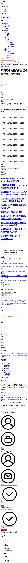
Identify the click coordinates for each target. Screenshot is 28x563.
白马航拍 (7, 26)
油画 (8, 32)
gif (18, 355)
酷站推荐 (12, 53)
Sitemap (13, 399)
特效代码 (9, 57)
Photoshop (15, 355)
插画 (8, 34)
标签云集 (7, 365)
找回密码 (12, 412)
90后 (25, 355)
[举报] (13, 402)
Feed (16, 399)
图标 (8, 48)
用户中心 (7, 363)
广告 (3, 356)
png (5, 355)
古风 (6, 353)
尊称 (2, 307)
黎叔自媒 (7, 375)
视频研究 (7, 374)
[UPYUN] (8, 402)
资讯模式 (7, 372)
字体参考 (7, 377)
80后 (4, 353)
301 (9, 355)
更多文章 (3, 347)
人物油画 (20, 353)
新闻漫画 (21, 355)
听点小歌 (7, 370)
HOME (6, 23)
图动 (8, 37)
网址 (2, 313)
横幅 (8, 35)
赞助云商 (7, 368)
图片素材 (5, 64)
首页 (2, 64)
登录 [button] (2, 3)
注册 (6, 412)
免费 (11, 355)
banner (13, 353)
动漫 (8, 39)
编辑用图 (12, 44)
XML (9, 399)
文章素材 (12, 46)
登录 (2, 412)
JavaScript (10, 353)
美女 (2, 353)
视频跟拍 (7, 28)
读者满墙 (7, 366)
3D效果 (24, 353)
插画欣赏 (10, 64)
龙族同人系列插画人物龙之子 (12, 212)
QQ (1, 316)
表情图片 (12, 43)
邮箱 (2, 310)
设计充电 (9, 55)
